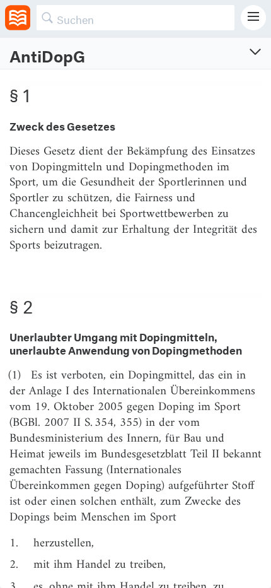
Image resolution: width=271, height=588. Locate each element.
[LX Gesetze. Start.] (17, 17)
